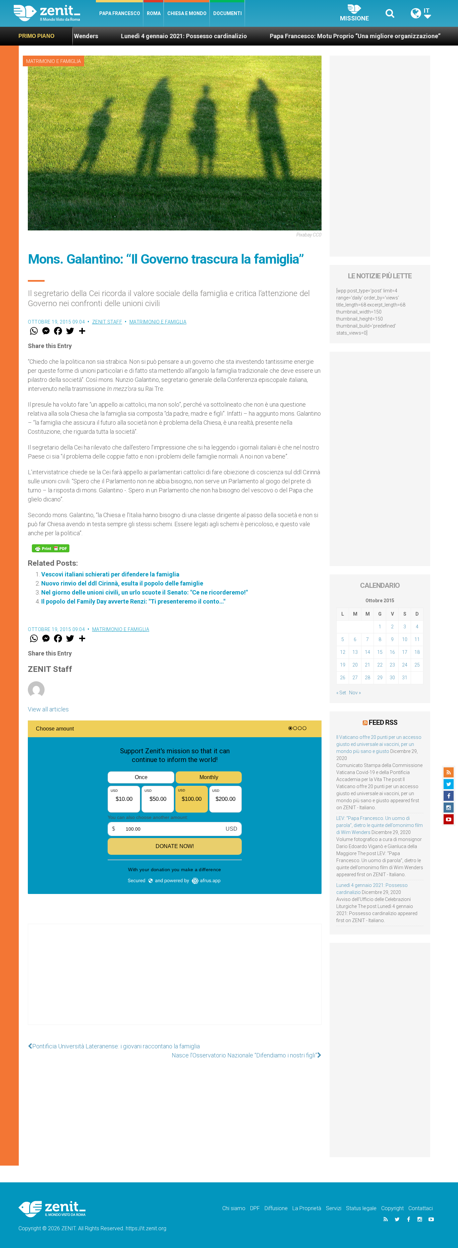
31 (404, 677)
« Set (341, 692)
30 (392, 677)
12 (342, 652)
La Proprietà (306, 1208)
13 (355, 652)
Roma (154, 13)
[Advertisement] (175, 981)
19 (342, 665)
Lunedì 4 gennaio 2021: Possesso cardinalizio (143, 36)
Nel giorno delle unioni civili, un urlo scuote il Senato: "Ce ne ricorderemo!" (144, 592)
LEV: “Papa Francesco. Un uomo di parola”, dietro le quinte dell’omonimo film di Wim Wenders (379, 825)
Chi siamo (233, 1208)
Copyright (392, 1208)
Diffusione (276, 1208)
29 (380, 677)
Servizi (333, 1208)
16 (392, 652)
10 (404, 639)
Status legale (361, 1208)
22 (380, 665)
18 (417, 652)
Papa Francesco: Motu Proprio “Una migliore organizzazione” (314, 36)
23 (392, 665)
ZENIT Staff (107, 322)
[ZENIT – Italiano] (55, 13)
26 (342, 677)
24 (404, 665)
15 (380, 652)
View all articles (48, 709)
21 (367, 665)
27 (355, 677)
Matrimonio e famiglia (53, 61)
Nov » (355, 692)
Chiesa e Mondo (187, 13)
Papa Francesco (119, 13)
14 (367, 652)
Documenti (227, 13)
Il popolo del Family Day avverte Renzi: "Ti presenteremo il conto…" (133, 601)
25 (417, 665)
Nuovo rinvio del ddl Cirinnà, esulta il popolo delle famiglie (122, 583)
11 (417, 639)
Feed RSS (383, 722)
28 (367, 677)
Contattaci (420, 1208)
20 (355, 665)
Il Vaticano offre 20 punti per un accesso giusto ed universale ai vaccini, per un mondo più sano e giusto (378, 744)
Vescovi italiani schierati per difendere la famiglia (110, 574)
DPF (255, 1208)
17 (404, 652)
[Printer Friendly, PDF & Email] (50, 548)
